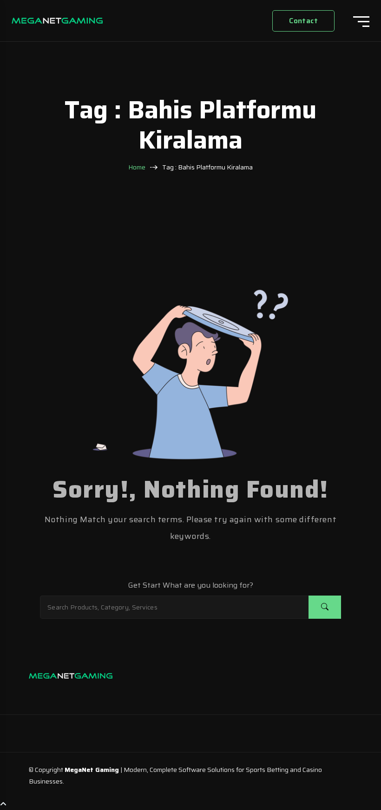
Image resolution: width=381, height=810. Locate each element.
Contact (303, 20)
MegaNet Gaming (92, 770)
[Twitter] (75, 693)
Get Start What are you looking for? (190, 585)
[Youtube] (94, 693)
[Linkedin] (56, 693)
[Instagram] (38, 693)
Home (136, 167)
